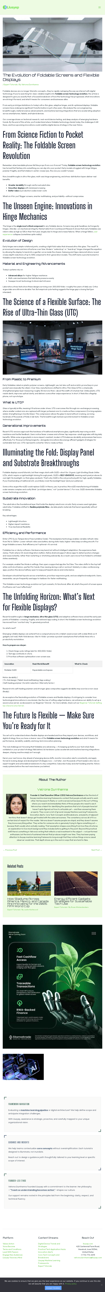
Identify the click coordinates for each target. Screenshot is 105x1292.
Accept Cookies (53, 1288)
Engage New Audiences (13, 1255)
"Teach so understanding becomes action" (32, 1190)
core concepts (44, 1148)
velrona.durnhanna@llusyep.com (88, 1257)
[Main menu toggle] (99, 7)
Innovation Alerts (45, 1252)
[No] (101, 1284)
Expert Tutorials (11, 84)
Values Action (8, 1243)
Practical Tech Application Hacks (52, 1249)
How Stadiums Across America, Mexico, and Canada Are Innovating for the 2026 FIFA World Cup (28, 902)
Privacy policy (71, 1284)
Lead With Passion (10, 1252)
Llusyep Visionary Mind (12, 1257)
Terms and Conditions (12, 1249)
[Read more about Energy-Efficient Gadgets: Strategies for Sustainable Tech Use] (76, 883)
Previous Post (10, 850)
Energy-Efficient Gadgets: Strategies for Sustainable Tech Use (73, 901)
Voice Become (9, 1246)
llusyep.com (88, 1243)
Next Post (96, 850)
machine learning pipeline (34, 1110)
